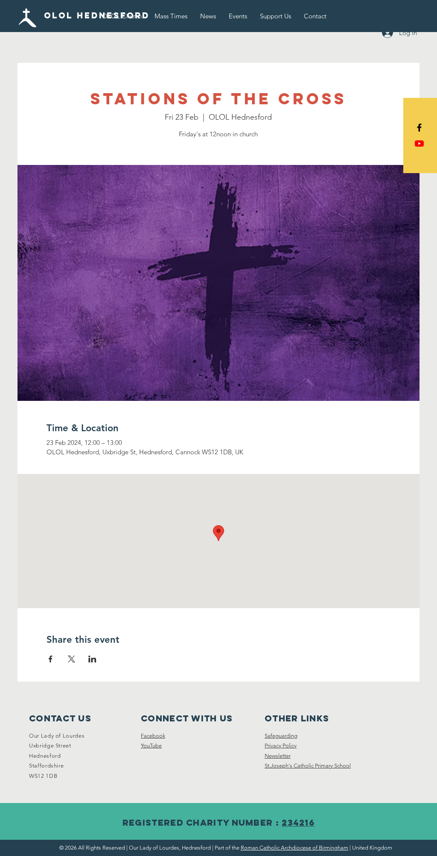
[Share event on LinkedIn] (92, 659)
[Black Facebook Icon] (419, 127)
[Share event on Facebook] (51, 659)
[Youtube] (419, 143)
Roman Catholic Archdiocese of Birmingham (294, 847)
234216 (298, 822)
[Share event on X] (71, 659)
